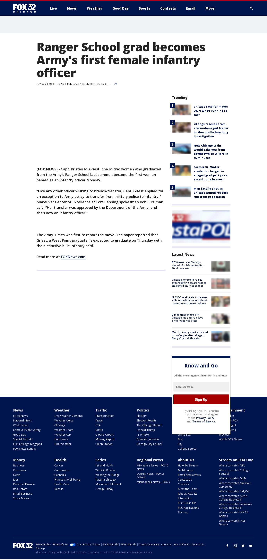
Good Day (19, 434)
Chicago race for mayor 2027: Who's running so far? (211, 111)
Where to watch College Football (234, 471)
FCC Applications (188, 508)
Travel (99, 420)
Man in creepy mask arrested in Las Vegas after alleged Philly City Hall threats (190, 335)
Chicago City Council (149, 444)
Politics (143, 410)
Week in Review (105, 470)
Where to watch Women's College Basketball (235, 506)
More (209, 8)
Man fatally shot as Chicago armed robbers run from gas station (211, 193)
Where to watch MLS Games (232, 522)
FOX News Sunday (24, 448)
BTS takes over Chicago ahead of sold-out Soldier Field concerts (188, 265)
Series (100, 459)
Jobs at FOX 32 (187, 493)
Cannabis (60, 475)
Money (19, 459)
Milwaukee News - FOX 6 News (152, 467)
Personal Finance (24, 484)
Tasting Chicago (105, 479)
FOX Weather (62, 444)
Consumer (19, 470)
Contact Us (185, 479)
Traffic (101, 410)
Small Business (22, 493)
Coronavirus (62, 470)
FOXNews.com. (73, 256)
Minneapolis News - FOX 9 (153, 482)
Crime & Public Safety (26, 430)
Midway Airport (105, 439)
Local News (20, 416)
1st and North (104, 465)
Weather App (62, 434)
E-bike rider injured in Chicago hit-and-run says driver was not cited (187, 317)
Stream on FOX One (236, 459)
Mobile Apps (186, 470)
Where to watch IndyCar (234, 491)
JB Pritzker (143, 434)
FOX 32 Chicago (45, 84)
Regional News (150, 459)
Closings (59, 425)
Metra (99, 430)
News (60, 84)
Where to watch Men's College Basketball (233, 497)
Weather (62, 410)
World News (21, 425)
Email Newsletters (189, 475)
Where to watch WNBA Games (233, 514)
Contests (183, 484)
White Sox (184, 434)
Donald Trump (146, 430)
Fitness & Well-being (67, 479)
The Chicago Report (149, 425)
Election (142, 416)
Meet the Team (188, 489)
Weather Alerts (63, 420)
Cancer (58, 465)
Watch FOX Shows (230, 439)
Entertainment (232, 410)
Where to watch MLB (232, 478)
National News (22, 420)
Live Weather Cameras (68, 416)
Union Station (104, 444)
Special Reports (23, 439)
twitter (243, 546)
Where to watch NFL (232, 465)
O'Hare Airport (104, 434)
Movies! (224, 434)
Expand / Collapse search (251, 8)
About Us (186, 459)
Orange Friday (104, 489)
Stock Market (21, 498)
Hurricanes (61, 439)
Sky (180, 444)
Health (60, 459)
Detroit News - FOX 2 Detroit (150, 475)
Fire (180, 439)
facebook (227, 546)
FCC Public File (187, 503)
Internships (185, 498)
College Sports (187, 448)
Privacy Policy (205, 418)
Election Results (147, 420)
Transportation (104, 416)
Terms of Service (203, 421)
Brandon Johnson (148, 439)
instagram (235, 546)
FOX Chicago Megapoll (27, 444)
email (251, 546)
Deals (16, 475)
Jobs (16, 479)
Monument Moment (108, 484)
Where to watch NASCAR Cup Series (235, 484)
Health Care (61, 484)
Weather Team (63, 430)
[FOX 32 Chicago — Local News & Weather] (26, 8)
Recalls (58, 489)
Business (18, 465)
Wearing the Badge (107, 475)
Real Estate (20, 489)
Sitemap (183, 512)
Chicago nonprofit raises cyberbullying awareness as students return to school (189, 282)
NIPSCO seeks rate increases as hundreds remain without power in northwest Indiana (189, 300)
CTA (98, 425)
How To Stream (188, 465)
